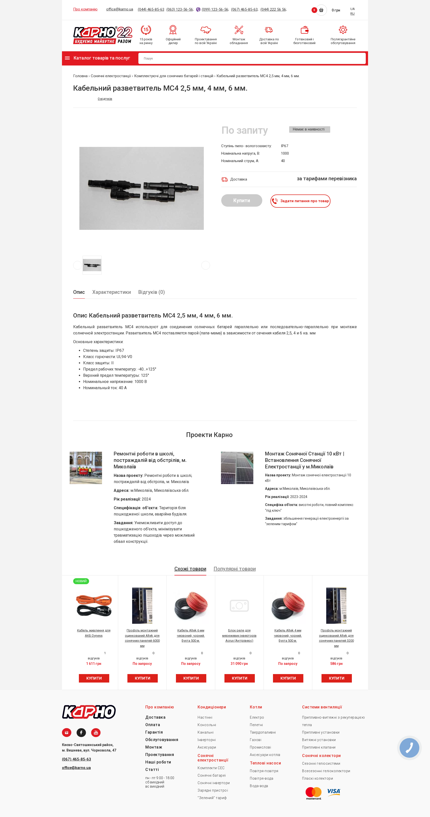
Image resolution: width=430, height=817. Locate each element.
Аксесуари (207, 747)
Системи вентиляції (322, 707)
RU (352, 13)
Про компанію (85, 9)
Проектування (159, 754)
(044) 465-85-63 (151, 9)
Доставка (155, 717)
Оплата (152, 724)
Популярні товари (235, 569)
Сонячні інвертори (214, 783)
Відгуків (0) (151, 292)
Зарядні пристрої (213, 790)
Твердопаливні (263, 732)
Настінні (205, 717)
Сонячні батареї (212, 775)
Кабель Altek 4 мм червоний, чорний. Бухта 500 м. (288, 635)
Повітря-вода (261, 778)
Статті (152, 769)
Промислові (260, 747)
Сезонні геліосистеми (321, 763)
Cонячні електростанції (213, 757)
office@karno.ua (119, 9)
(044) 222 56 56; (274, 9)
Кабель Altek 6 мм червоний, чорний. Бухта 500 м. (191, 635)
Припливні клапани (319, 747)
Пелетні (256, 725)
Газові (255, 740)
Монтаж (153, 747)
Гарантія (154, 732)
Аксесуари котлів (265, 755)
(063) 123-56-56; (180, 9)
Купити (241, 200)
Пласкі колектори (317, 778)
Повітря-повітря (264, 771)
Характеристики (111, 292)
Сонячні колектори (321, 755)
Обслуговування (161, 739)
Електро (257, 717)
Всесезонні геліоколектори (326, 771)
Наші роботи (158, 762)
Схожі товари (190, 569)
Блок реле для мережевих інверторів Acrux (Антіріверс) (239, 635)
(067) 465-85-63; (244, 9)
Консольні (207, 725)
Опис (79, 292)
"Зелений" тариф (212, 798)
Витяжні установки (319, 740)
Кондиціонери (212, 707)
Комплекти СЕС (211, 768)
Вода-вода (259, 786)
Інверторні (207, 740)
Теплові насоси (265, 763)
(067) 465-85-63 (76, 759)
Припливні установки (321, 732)
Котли (256, 707)
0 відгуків (105, 99)
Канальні (206, 732)
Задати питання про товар (304, 201)
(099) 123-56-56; (215, 9)
